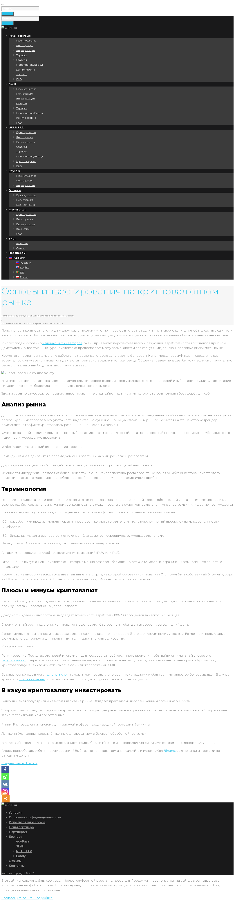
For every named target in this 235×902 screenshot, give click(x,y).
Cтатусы (21, 103)
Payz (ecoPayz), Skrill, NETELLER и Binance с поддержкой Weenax (37, 315)
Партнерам (17, 253)
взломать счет (57, 674)
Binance (15, 190)
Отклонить (25, 898)
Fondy (21, 856)
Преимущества (26, 40)
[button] (19, 763)
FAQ (19, 79)
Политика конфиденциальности (35, 817)
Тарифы (21, 55)
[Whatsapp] (5, 776)
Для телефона (25, 69)
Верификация (25, 50)
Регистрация (24, 45)
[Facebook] (5, 769)
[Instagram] (5, 791)
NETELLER (16, 127)
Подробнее (43, 898)
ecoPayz (22, 841)
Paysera (14, 171)
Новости (22, 243)
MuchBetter (17, 209)
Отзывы (15, 861)
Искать (7, 13)
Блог (12, 238)
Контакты (17, 865)
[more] (6, 798)
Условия (21, 74)
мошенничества (32, 679)
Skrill (12, 84)
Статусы (21, 60)
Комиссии (23, 229)
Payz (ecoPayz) (20, 35)
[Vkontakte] (5, 784)
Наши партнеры (21, 827)
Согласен (8, 898)
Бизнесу (15, 836)
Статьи (20, 248)
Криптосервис (26, 117)
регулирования (13, 660)
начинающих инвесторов (62, 343)
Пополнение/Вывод (29, 64)
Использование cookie (27, 822)
